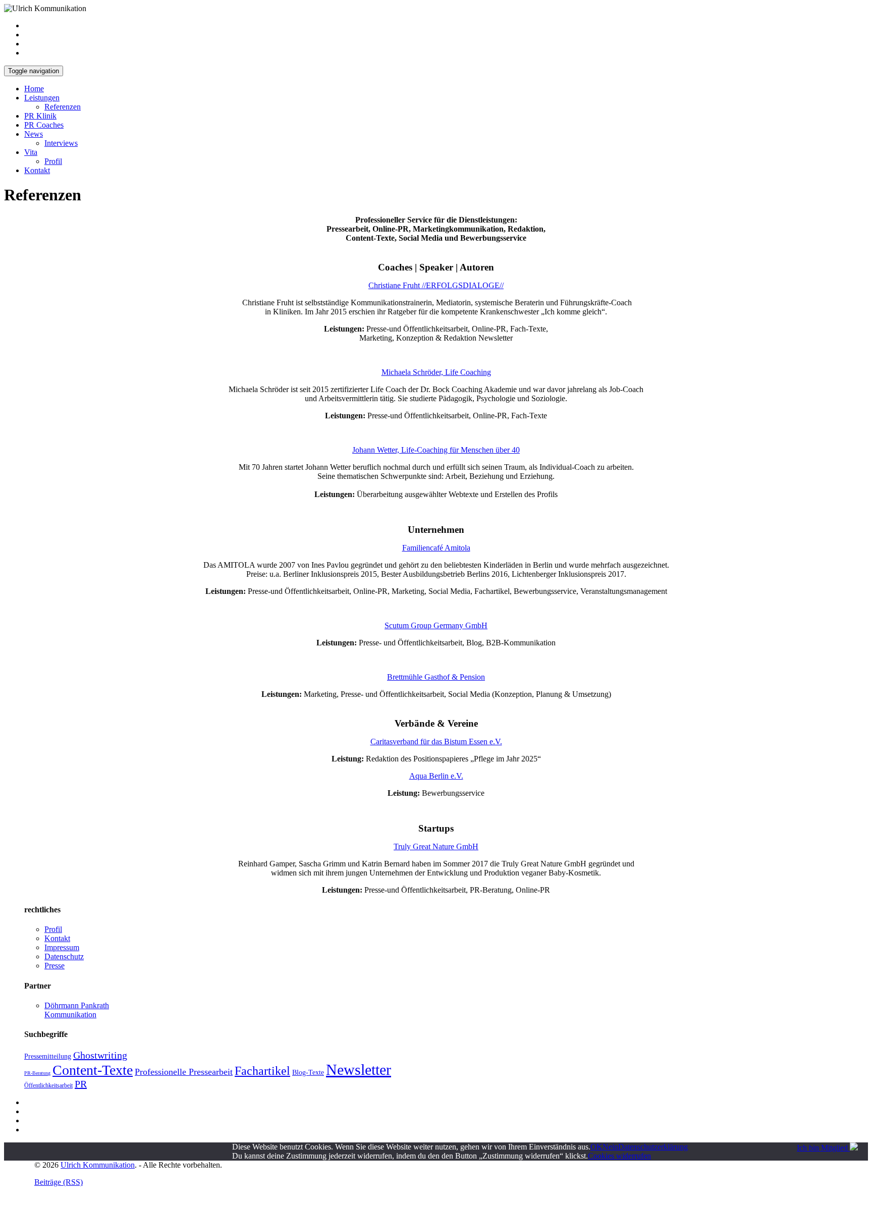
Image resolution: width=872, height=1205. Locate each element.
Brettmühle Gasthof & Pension (436, 677)
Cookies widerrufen (619, 1156)
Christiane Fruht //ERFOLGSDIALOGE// (436, 285)
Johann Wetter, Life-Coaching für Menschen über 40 (436, 450)
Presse (54, 965)
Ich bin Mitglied (823, 1147)
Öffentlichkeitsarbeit (48, 1085)
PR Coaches (44, 125)
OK (596, 1146)
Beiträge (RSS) (58, 1182)
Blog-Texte (308, 1072)
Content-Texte (92, 1070)
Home (34, 88)
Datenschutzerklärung (653, 1146)
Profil (53, 161)
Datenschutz (64, 956)
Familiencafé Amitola (436, 547)
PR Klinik (40, 116)
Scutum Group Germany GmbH (436, 625)
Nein (610, 1146)
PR (81, 1083)
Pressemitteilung (47, 1056)
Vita (30, 152)
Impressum (61, 947)
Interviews (61, 143)
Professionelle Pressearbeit (184, 1072)
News (33, 134)
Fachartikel (262, 1070)
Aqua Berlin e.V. (436, 776)
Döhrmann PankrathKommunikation (76, 1010)
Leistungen (42, 97)
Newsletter (358, 1069)
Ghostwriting (100, 1055)
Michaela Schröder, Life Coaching (436, 372)
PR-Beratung (37, 1073)
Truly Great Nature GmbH (436, 846)
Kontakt (37, 170)
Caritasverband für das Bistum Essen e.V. (436, 741)
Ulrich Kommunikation (98, 1165)
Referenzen (62, 106)
